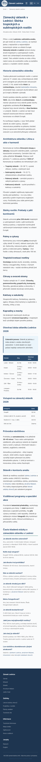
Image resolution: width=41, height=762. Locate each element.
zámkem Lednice (15, 653)
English (5, 747)
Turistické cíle (7, 712)
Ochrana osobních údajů (24, 758)
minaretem (6, 655)
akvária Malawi (30, 484)
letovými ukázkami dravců (23, 655)
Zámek (5, 678)
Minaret (5, 682)
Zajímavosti (6, 730)
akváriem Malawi (17, 592)
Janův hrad (6, 692)
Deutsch (5, 744)
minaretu (7, 484)
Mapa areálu (7, 726)
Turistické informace (9, 723)
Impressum (12, 758)
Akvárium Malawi (8, 688)
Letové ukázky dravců (10, 702)
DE (34, 3)
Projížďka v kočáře (9, 706)
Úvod (4, 9)
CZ (31, 3)
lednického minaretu (29, 87)
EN (38, 3)
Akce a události (8, 733)
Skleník (5, 685)
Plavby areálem (8, 709)
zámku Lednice (22, 42)
